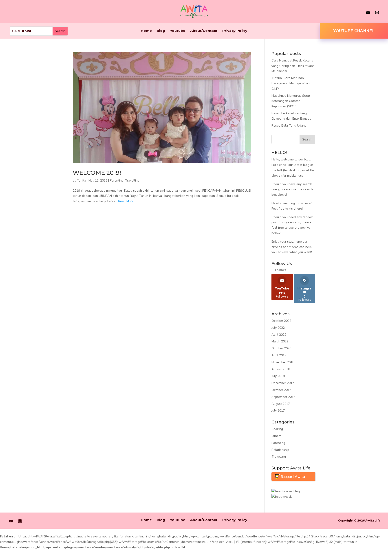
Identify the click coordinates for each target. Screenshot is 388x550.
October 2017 (281, 390)
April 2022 (278, 335)
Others (276, 436)
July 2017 (278, 410)
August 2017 (280, 404)
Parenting (116, 180)
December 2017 (282, 383)
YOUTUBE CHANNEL (354, 30)
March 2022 (279, 341)
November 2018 (282, 362)
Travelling (132, 180)
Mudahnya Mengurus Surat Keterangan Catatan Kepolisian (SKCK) (290, 101)
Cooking (277, 429)
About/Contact (203, 31)
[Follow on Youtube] (368, 12)
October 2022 (281, 321)
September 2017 (283, 397)
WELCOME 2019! (97, 172)
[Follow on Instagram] (377, 12)
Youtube (177, 31)
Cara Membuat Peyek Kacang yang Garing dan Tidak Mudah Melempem (293, 65)
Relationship (280, 450)
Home (146, 31)
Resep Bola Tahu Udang (288, 125)
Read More (126, 201)
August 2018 (280, 369)
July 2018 (278, 376)
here (298, 208)
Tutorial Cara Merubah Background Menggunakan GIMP (290, 83)
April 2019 (278, 355)
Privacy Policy (234, 31)
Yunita (81, 180)
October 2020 (281, 348)
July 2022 (278, 328)
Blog (161, 31)
